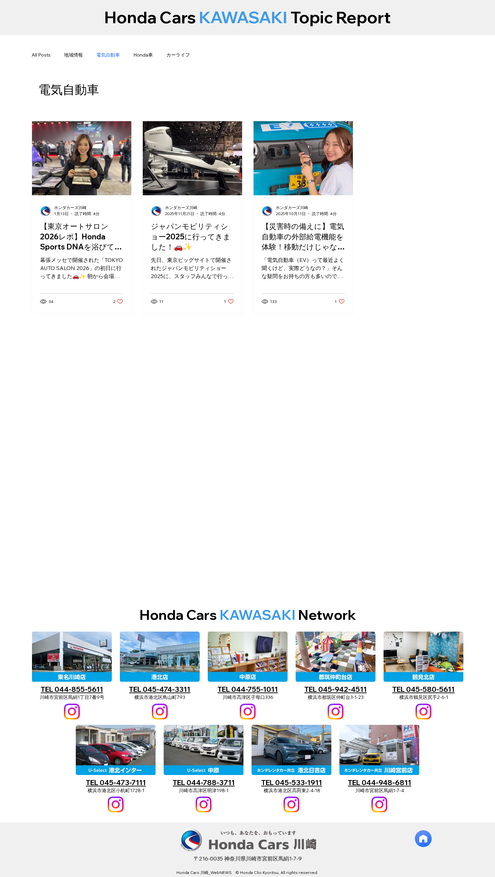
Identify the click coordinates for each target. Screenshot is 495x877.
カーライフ (178, 55)
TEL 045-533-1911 (291, 782)
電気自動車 (108, 55)
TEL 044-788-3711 (204, 782)
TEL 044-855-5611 (72, 689)
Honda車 (143, 55)
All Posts (41, 55)
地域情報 (73, 55)
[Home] (423, 838)
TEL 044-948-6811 (379, 782)
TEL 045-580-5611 (423, 689)
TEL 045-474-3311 (159, 689)
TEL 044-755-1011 (248, 689)
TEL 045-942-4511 (335, 689)
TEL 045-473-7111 (116, 782)
